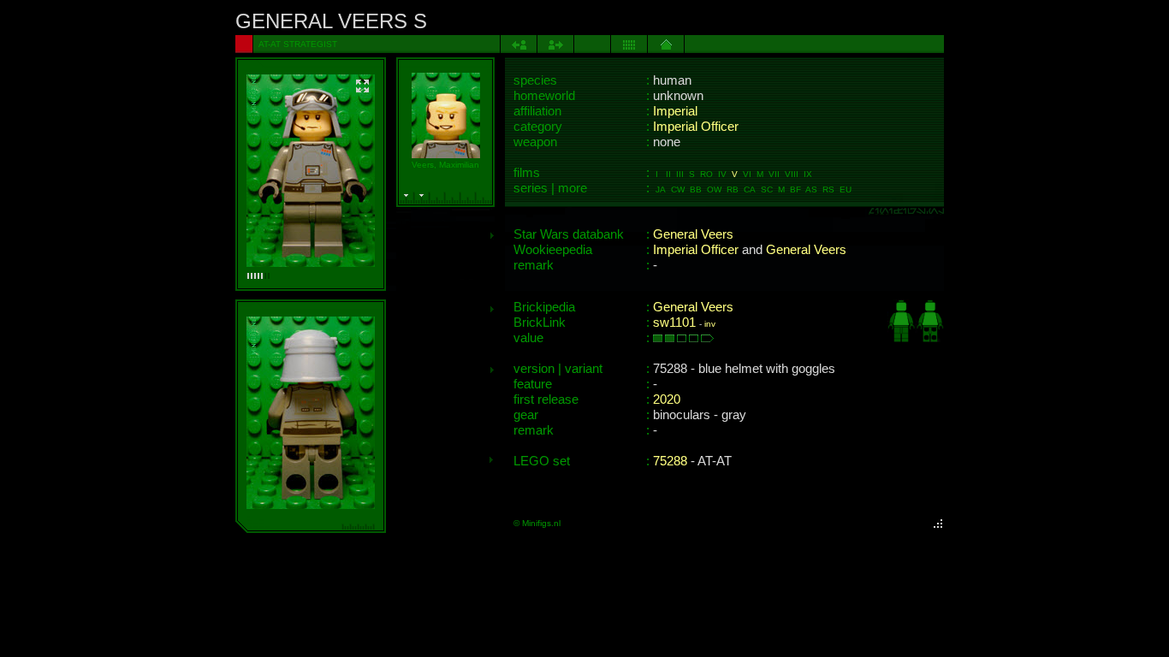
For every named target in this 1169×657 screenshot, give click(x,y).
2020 (666, 399)
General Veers (693, 234)
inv (709, 323)
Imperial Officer (696, 126)
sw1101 (674, 322)
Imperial (675, 111)
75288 (670, 461)
